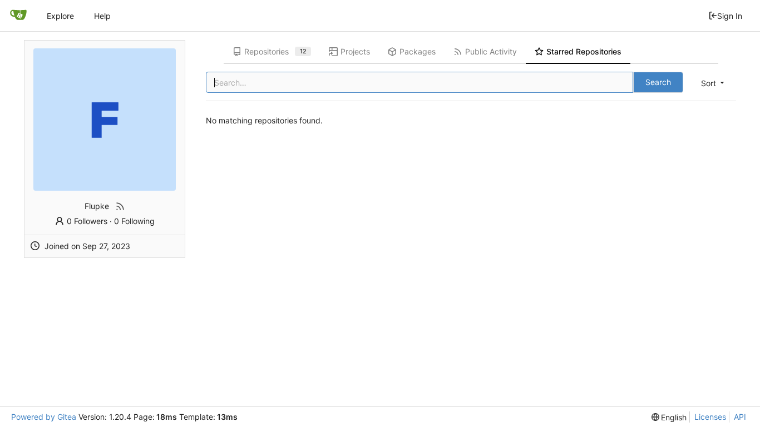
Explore (60, 16)
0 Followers (87, 221)
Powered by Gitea (43, 416)
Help (102, 16)
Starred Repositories (583, 51)
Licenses (710, 416)
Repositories (275, 51)
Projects (355, 51)
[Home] (18, 15)
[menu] (713, 83)
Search (658, 82)
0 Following (134, 221)
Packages (417, 51)
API (740, 416)
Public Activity (491, 51)
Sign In (729, 16)
